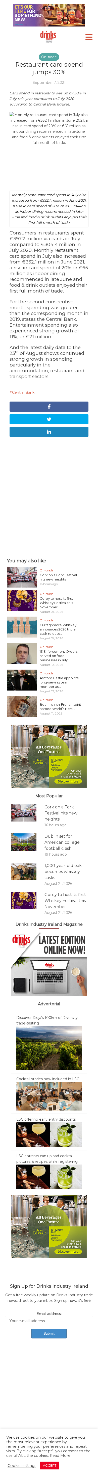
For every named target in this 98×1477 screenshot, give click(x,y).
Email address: (49, 1313)
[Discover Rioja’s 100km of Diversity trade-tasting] (49, 1048)
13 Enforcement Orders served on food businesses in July (58, 655)
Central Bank (23, 392)
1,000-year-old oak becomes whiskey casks (63, 871)
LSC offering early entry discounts (46, 1119)
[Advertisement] (49, 496)
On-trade (49, 57)
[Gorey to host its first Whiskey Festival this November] (27, 900)
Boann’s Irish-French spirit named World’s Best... (60, 706)
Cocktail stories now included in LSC (47, 1079)
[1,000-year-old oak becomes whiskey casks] (27, 871)
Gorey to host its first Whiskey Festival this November (56, 602)
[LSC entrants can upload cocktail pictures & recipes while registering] (49, 1176)
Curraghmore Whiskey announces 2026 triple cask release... (58, 629)
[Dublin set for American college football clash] (27, 842)
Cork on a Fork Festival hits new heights (58, 577)
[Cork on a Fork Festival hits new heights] (27, 813)
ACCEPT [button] (49, 1465)
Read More (60, 1455)
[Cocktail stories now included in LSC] (49, 1096)
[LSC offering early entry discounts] (49, 1134)
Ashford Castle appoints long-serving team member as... (59, 682)
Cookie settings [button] (22, 1465)
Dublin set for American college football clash (62, 842)
